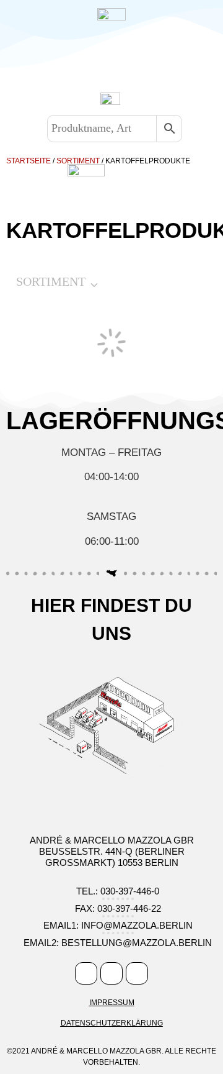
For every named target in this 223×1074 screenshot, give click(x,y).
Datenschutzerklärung (112, 1023)
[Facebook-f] (86, 973)
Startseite (28, 161)
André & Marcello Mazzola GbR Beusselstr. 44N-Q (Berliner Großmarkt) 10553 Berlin (112, 851)
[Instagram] (111, 973)
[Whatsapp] (137, 973)
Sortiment (78, 161)
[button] (105, 61)
